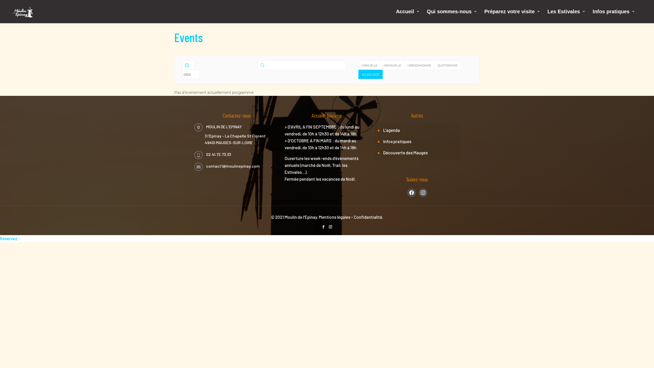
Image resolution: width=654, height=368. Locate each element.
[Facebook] (323, 226)
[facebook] (411, 191)
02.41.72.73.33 (218, 154)
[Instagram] (330, 226)
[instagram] (423, 191)
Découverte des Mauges (405, 152)
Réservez (8, 238)
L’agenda (391, 130)
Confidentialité (368, 217)
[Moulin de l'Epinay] (22, 11)
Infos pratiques (397, 141)
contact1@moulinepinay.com (233, 166)
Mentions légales (334, 217)
